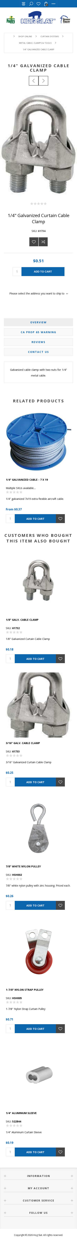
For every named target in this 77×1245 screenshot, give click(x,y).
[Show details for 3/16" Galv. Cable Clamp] (38, 705)
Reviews (38, 342)
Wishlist (38, 3)
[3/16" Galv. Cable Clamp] (33, 81)
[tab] (38, 322)
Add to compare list (43, 241)
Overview (38, 322)
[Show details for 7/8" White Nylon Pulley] (38, 828)
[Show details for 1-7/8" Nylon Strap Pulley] (38, 951)
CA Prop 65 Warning (38, 332)
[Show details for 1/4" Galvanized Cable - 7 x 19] (38, 441)
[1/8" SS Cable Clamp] (43, 81)
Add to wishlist (33, 241)
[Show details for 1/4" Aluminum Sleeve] (38, 1075)
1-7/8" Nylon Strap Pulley (24, 989)
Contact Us (38, 352)
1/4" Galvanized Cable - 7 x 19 (27, 479)
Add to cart (43, 271)
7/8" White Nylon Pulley (23, 866)
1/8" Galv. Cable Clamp (22, 619)
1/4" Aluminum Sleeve (21, 1113)
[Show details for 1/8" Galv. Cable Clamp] (38, 581)
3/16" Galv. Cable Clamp (23, 743)
